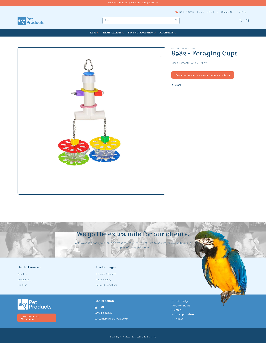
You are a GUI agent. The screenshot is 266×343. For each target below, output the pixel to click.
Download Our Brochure (30, 318)
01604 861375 (103, 312)
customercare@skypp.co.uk (111, 318)
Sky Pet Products (123, 337)
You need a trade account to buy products (203, 75)
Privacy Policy (103, 279)
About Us (23, 274)
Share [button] (178, 85)
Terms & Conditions (106, 285)
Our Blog (22, 285)
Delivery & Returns (106, 274)
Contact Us (23, 279)
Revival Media (150, 337)
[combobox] (141, 20)
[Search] (176, 20)
